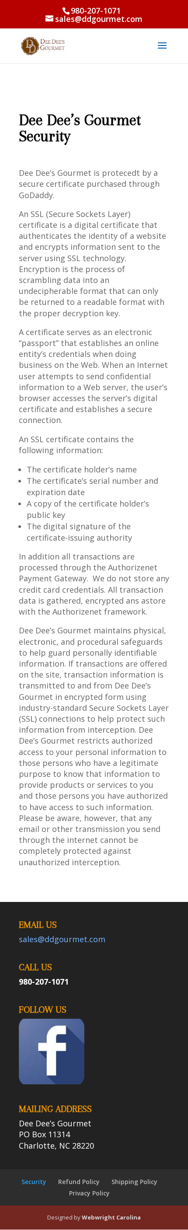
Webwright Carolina (110, 1217)
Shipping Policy (134, 1182)
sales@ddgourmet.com (62, 939)
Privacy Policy (89, 1193)
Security (33, 1182)
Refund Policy (79, 1182)
